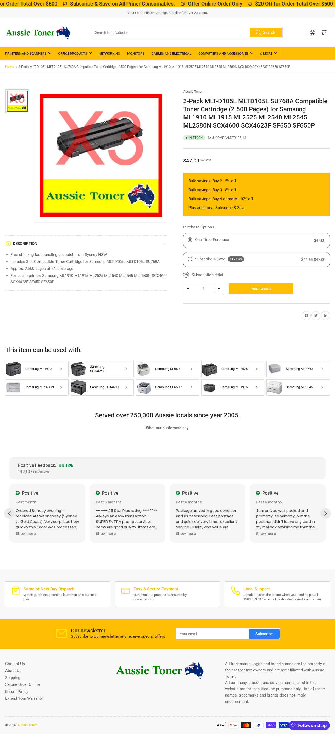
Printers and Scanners (26, 54)
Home (9, 67)
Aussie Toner (193, 92)
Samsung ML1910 (38, 369)
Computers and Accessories (223, 54)
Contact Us (15, 663)
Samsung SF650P (168, 387)
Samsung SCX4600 (104, 387)
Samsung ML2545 (299, 387)
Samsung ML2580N (39, 387)
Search (269, 32)
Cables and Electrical (171, 54)
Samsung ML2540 (299, 369)
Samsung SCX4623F (97, 369)
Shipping (12, 677)
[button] (26, 533)
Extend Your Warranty (24, 698)
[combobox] (186, 32)
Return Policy (16, 691)
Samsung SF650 (167, 369)
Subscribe (264, 634)
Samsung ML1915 (234, 387)
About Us (13, 670)
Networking (109, 54)
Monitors (135, 54)
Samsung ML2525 (234, 369)
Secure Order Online (22, 684)
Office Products (72, 54)
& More (266, 54)
